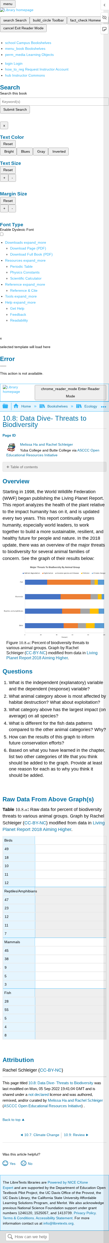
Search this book (13, 93)
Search (10, 1237)
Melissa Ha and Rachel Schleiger (46, 444)
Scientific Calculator (26, 278)
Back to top (12, 1120)
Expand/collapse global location (103, 405)
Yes (12, 1164)
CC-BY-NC (36, 653)
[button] (18, 314)
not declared (39, 1094)
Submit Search (15, 109)
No (30, 1164)
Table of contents (24, 467)
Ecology (90, 406)
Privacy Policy (85, 1213)
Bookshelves (57, 406)
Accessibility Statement (54, 1218)
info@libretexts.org (58, 1223)
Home (26, 406)
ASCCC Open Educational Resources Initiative (42, 1106)
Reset (8, 144)
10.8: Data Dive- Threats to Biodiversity (60, 1083)
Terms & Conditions (18, 1218)
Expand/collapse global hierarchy (8, 406)
